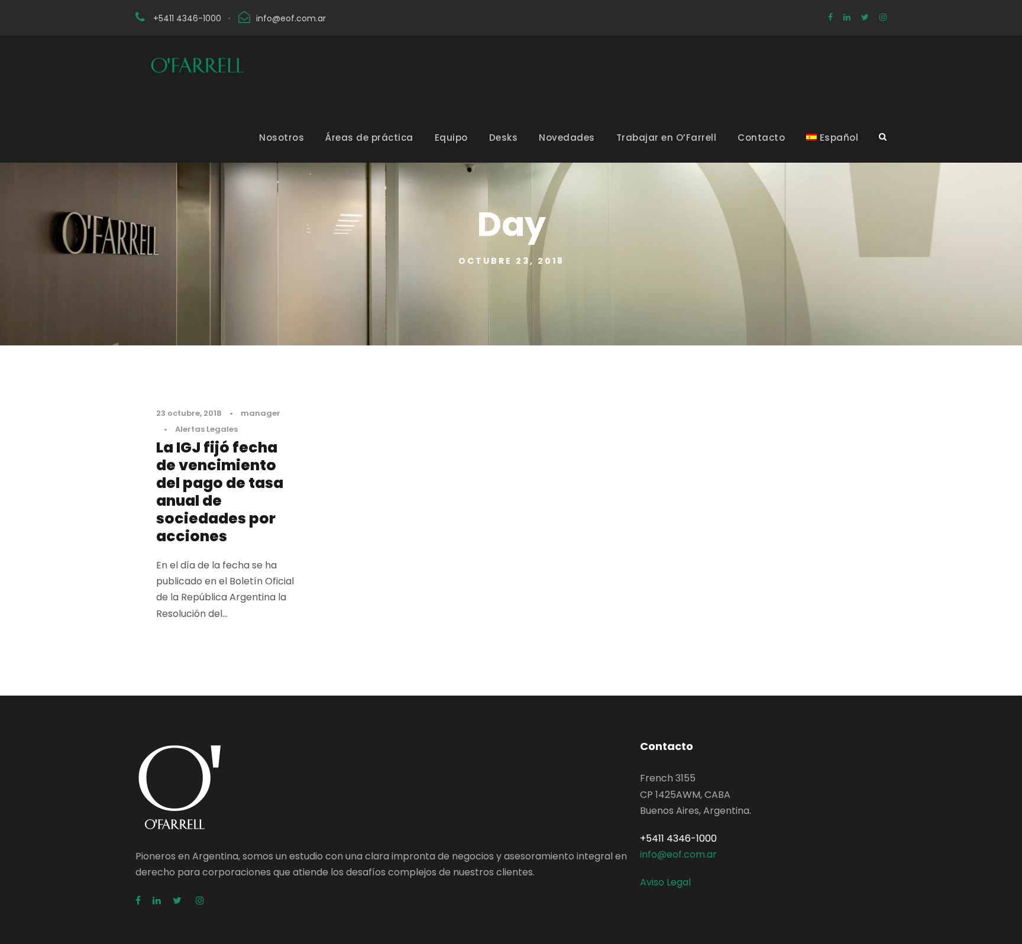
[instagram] (883, 17)
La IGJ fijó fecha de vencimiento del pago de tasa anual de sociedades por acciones (219, 492)
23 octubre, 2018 (189, 413)
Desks (503, 137)
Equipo (451, 137)
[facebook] (830, 17)
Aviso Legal (665, 882)
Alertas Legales (206, 429)
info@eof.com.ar (291, 18)
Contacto (761, 137)
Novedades (567, 137)
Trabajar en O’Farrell (666, 137)
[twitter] (865, 17)
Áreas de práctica (369, 137)
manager (260, 413)
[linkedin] (846, 17)
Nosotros (281, 137)
